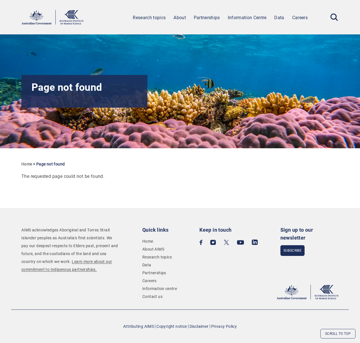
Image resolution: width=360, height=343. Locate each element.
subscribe (293, 251)
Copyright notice (171, 326)
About (180, 17)
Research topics (149, 17)
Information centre (159, 288)
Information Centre (247, 17)
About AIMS (153, 249)
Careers (300, 17)
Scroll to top (338, 334)
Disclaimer (199, 326)
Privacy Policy (224, 326)
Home (26, 164)
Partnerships (207, 17)
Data (279, 17)
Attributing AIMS (138, 326)
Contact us (152, 296)
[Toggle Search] (334, 17)
